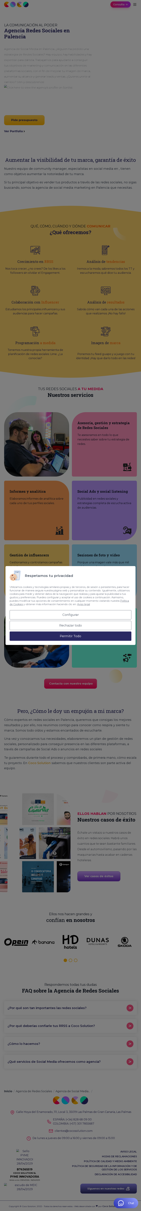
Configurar (70, 615)
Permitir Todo (70, 636)
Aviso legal (83, 604)
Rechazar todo (70, 625)
